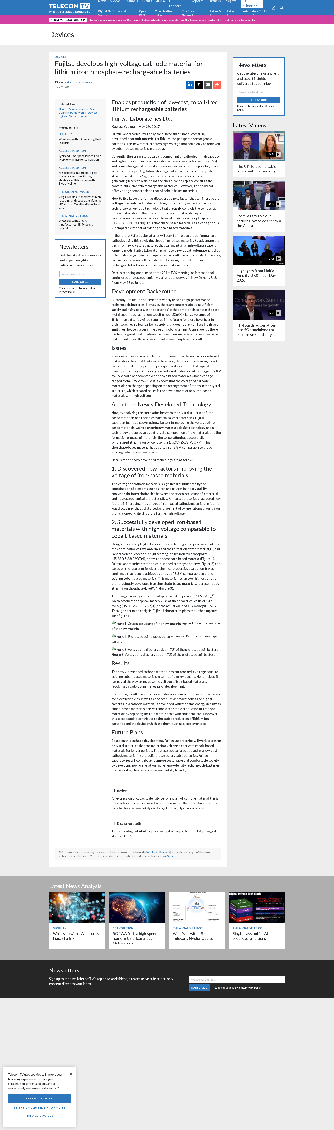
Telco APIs (230, 13)
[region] (39, 1097)
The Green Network (188, 13)
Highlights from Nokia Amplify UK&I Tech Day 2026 (256, 275)
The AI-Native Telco (73, 215)
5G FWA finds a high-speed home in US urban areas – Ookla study (135, 938)
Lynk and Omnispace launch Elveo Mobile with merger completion (80, 157)
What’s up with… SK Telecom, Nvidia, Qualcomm (196, 935)
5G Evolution (123, 928)
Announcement (78, 108)
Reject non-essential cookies (39, 1108)
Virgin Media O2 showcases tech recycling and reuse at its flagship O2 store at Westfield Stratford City (80, 202)
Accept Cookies (39, 1098)
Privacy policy (67, 291)
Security (65, 134)
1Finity (63, 108)
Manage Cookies (39, 1115)
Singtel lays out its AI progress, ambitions (250, 935)
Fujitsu (63, 116)
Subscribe (80, 281)
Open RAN (142, 13)
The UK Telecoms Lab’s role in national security (256, 168)
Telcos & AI (215, 13)
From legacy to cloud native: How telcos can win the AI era (259, 221)
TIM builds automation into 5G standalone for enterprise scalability (256, 330)
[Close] (70, 1074)
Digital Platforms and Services (112, 13)
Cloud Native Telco (163, 13)
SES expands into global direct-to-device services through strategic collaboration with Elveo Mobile (79, 178)
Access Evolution (72, 150)
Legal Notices (168, 856)
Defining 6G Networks (72, 112)
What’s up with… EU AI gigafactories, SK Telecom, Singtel (76, 224)
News (72, 116)
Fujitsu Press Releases (77, 82)
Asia (246, 11)
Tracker (82, 116)
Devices (61, 34)
